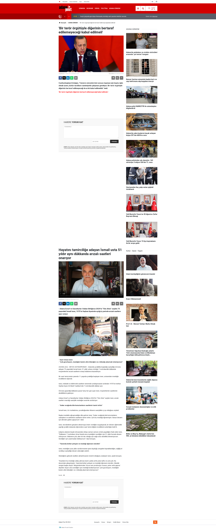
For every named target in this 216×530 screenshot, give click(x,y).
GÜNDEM (82, 8)
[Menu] (138, 8)
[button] (113, 78)
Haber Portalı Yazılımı (67, 527)
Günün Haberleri (73, 1)
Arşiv (80, 1)
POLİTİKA (104, 8)
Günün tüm (151, 16)
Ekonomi (90, 8)
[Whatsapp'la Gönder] (71, 78)
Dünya (97, 8)
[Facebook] (60, 78)
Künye (103, 522)
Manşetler (65, 1)
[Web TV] (152, 1)
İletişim (109, 522)
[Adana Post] (67, 8)
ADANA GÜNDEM (114, 8)
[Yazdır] (76, 78)
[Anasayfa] (59, 1)
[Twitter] (64, 78)
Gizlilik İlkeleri (116, 522)
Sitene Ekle (86, 1)
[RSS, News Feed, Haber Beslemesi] (155, 522)
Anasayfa (63, 22)
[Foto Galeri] (156, 1)
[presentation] (65, 16)
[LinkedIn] (68, 78)
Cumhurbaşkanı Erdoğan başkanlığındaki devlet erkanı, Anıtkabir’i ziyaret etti (102, 16)
